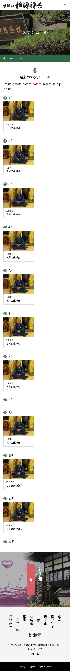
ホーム (59, 616)
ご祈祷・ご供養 (31, 616)
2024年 (17, 84)
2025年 (7, 84)
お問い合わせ (10, 620)
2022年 (37, 84)
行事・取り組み (24, 616)
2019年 (7, 89)
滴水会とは (31, 579)
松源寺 (35, 634)
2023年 (27, 84)
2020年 (57, 84)
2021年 (47, 84)
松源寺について (52, 620)
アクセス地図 (17, 620)
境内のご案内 (45, 616)
